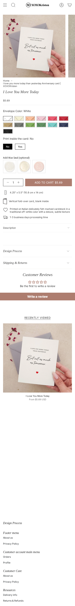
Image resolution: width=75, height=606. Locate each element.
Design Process (12, 251)
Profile (6, 562)
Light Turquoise (52, 124)
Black (8, 131)
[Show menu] (5, 5)
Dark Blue (63, 124)
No (8, 146)
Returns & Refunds (13, 600)
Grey (19, 124)
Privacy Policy (11, 543)
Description (9, 227)
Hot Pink (52, 118)
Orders (7, 556)
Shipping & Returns (15, 262)
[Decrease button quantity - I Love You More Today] (7, 182)
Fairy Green (30, 124)
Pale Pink (41, 118)
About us (8, 537)
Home (6, 80)
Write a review (37, 296)
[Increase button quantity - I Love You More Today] (19, 182)
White (8, 118)
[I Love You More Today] (37, 358)
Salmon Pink (30, 118)
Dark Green (41, 124)
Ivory (19, 118)
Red (63, 118)
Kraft (8, 124)
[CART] (70, 5)
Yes (20, 146)
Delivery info (10, 594)
